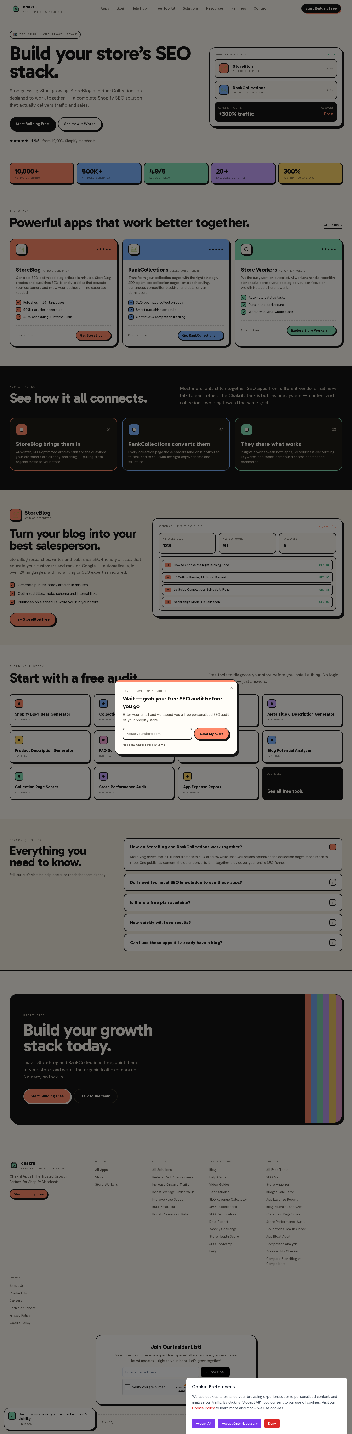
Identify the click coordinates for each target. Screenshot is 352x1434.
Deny (272, 1423)
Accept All (203, 1423)
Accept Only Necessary (240, 1423)
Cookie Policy (203, 1408)
